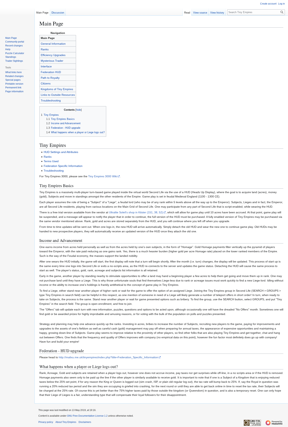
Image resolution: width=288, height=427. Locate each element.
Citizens (46, 83)
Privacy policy (45, 422)
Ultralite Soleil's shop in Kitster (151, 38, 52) (136, 212)
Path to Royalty (50, 77)
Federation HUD (51, 72)
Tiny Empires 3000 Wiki (102, 176)
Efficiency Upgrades (53, 55)
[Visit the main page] (17, 15)
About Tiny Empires (65, 422)
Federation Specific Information (63, 165)
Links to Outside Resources (58, 94)
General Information (53, 43)
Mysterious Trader (52, 60)
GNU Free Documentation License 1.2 (87, 415)
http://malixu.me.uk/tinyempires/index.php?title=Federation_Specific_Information (108, 357)
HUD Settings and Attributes (61, 152)
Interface (46, 66)
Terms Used (51, 161)
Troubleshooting (51, 100)
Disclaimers (85, 422)
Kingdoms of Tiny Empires (57, 89)
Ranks (45, 49)
